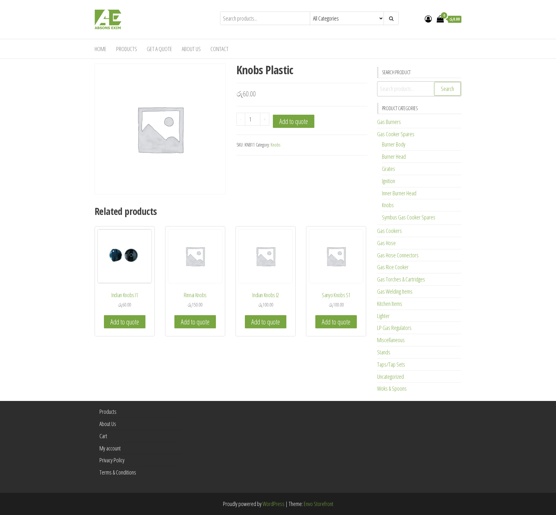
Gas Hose (386, 243)
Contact (219, 49)
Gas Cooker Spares (395, 134)
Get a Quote (159, 49)
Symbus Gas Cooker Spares (408, 217)
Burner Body (393, 144)
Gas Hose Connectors (398, 255)
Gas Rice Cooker (393, 267)
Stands (383, 352)
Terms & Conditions (117, 472)
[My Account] (428, 18)
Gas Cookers (389, 231)
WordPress (273, 504)
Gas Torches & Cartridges (401, 279)
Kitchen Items (389, 303)
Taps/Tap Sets (391, 364)
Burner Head (394, 156)
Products (126, 49)
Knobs (275, 145)
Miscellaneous (391, 340)
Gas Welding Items (394, 291)
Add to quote (293, 121)
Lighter (383, 316)
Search (447, 89)
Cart (103, 436)
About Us (191, 49)
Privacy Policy (112, 460)
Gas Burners (389, 122)
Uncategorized (390, 376)
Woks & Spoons (392, 388)
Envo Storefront (318, 504)
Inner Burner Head (399, 193)
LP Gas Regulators (394, 328)
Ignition (388, 181)
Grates (388, 169)
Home (101, 49)
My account (110, 448)
